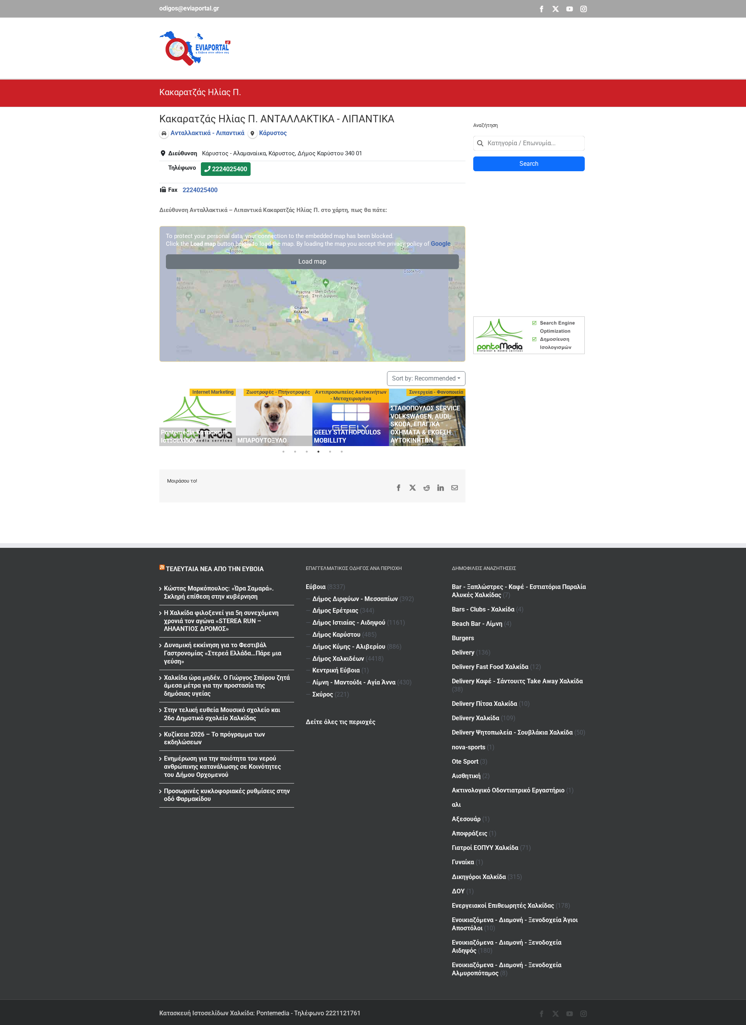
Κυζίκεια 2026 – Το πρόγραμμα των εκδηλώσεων (214, 738)
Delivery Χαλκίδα (475, 718)
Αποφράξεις (469, 833)
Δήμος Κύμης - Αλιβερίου (348, 646)
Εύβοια (316, 587)
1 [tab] (283, 452)
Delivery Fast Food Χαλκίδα (490, 667)
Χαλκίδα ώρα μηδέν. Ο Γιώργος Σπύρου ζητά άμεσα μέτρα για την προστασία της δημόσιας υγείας (227, 686)
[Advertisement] (445, 47)
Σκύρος (322, 694)
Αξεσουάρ (466, 819)
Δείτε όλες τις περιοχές (340, 722)
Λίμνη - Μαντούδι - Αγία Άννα (354, 682)
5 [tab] (330, 452)
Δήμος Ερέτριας (335, 610)
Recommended (424, 378)
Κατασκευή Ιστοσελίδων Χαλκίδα (206, 1013)
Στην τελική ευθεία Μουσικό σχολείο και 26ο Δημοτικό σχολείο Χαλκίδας (222, 714)
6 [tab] (341, 452)
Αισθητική (466, 776)
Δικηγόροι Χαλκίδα (479, 877)
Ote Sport (465, 761)
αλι (456, 804)
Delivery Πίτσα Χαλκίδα (484, 703)
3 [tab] (306, 452)
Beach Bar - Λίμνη (477, 623)
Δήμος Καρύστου (336, 634)
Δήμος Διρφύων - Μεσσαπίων (355, 599)
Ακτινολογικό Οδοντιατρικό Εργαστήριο (508, 790)
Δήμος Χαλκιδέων (338, 658)
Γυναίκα (463, 862)
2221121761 (343, 1013)
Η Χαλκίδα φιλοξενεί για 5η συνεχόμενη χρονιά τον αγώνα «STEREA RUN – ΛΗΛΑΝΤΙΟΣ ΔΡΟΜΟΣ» (221, 621)
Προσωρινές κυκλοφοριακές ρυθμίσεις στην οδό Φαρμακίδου (227, 795)
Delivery (463, 652)
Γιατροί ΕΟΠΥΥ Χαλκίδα (485, 847)
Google (441, 243)
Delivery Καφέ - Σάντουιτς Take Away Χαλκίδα (517, 681)
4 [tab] (318, 452)
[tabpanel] (197, 417)
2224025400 (229, 169)
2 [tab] (295, 452)
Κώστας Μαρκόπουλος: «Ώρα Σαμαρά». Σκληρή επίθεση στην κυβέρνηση (219, 592)
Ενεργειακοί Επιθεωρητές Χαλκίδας (503, 905)
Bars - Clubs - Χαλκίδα (483, 609)
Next (457, 416)
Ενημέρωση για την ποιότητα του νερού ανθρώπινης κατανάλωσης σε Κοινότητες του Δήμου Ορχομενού (222, 766)
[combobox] (529, 143)
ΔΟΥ (458, 891)
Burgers (463, 638)
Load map (312, 261)
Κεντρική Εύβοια (336, 670)
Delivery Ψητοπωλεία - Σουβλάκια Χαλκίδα (512, 732)
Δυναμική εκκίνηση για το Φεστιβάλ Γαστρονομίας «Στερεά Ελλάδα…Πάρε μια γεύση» (222, 653)
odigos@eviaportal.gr (189, 8)
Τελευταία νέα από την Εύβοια (215, 569)
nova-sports (468, 747)
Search (529, 163)
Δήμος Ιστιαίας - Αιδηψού (348, 622)
